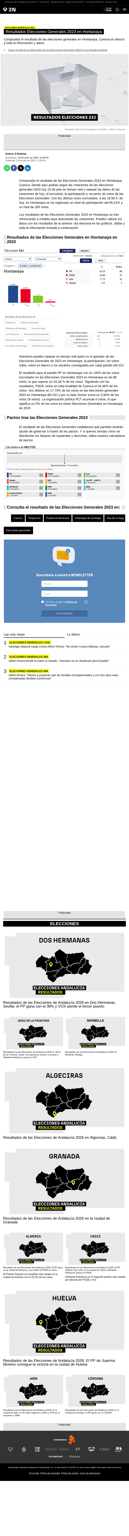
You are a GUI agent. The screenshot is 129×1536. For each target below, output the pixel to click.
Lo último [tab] (73, 634)
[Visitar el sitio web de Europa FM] (105, 1449)
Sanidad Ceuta (57, 2)
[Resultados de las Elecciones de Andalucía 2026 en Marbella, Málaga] (95, 1033)
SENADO (85, 251)
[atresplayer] (117, 9)
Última (109, 9)
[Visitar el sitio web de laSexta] (23, 1449)
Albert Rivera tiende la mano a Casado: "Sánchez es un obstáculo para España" (58, 660)
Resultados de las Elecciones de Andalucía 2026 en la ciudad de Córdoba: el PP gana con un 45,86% (92, 1411)
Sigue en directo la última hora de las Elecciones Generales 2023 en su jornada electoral (57, 50)
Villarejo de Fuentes (14, 340)
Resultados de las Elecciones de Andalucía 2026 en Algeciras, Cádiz (60, 1137)
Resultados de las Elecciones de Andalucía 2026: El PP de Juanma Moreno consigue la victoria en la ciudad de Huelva (59, 1362)
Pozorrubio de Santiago (16, 346)
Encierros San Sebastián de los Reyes (21, 2)
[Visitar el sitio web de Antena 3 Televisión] (10, 1449)
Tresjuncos (11, 322)
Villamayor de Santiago (16, 328)
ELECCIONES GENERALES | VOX (29, 642)
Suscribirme (64, 613)
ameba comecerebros (74, 2)
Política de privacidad (50, 1473)
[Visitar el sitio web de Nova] (50, 1449)
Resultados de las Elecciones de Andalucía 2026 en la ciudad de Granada (56, 1220)
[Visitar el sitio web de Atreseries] (78, 1449)
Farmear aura (111, 2)
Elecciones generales (18, 530)
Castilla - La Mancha (30, 265)
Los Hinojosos (12, 334)
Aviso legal (34, 1473)
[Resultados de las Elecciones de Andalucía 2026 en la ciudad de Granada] (64, 1181)
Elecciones (64, 924)
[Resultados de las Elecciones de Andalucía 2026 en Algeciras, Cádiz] (64, 1101)
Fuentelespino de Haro (38, 340)
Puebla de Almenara (30, 322)
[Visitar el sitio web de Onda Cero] (91, 1449)
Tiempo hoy (44, 2)
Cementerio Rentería (95, 2)
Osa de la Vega (38, 328)
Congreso (9, 265)
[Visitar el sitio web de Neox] (37, 1449)
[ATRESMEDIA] (64, 1440)
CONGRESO (67, 251)
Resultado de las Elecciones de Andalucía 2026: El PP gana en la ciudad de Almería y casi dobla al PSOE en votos (33, 1268)
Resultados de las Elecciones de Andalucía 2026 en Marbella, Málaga (91, 1053)
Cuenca (18, 518)
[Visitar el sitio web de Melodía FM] (118, 1449)
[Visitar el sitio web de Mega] (64, 1449)
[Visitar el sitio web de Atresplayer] (58, 1456)
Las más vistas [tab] (14, 634)
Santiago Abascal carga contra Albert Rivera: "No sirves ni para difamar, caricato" (59, 646)
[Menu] (125, 9)
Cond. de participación (90, 1473)
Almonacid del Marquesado (36, 334)
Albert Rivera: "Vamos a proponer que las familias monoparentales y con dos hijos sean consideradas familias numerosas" (63, 677)
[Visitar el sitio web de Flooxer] (74, 1456)
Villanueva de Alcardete (42, 346)
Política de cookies (70, 1473)
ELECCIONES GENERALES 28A (28, 657)
